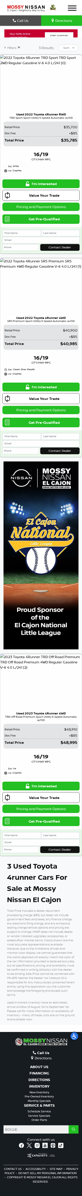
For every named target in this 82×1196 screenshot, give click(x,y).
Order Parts (39, 1120)
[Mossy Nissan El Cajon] (26, 8)
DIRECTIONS (39, 1080)
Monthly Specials (39, 1101)
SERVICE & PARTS (39, 1106)
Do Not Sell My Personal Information (47, 1173)
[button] (74, 1036)
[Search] (74, 1129)
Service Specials (39, 1116)
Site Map (56, 1169)
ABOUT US (39, 1067)
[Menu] (72, 8)
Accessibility (36, 1169)
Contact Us (13, 1169)
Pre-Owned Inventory (39, 1096)
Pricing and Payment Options (41, 206)
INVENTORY (39, 1086)
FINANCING (39, 1073)
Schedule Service (39, 1111)
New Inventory (39, 1092)
